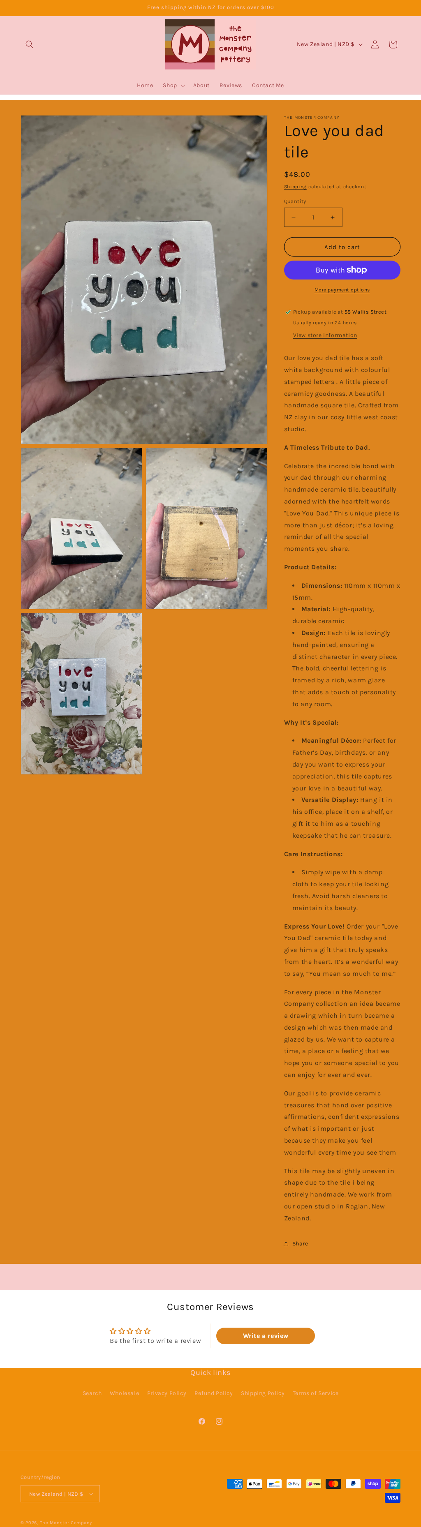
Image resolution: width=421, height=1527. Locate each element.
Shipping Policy (263, 1393)
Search (92, 1393)
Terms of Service (316, 1393)
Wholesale (124, 1393)
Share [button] (300, 1243)
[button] (30, 44)
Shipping (295, 186)
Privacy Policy (166, 1393)
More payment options (342, 290)
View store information (325, 335)
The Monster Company (66, 1522)
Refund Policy (213, 1393)
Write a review (266, 1336)
